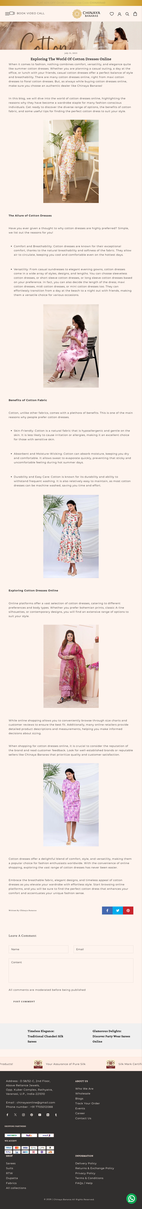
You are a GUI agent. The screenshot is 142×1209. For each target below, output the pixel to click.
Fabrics (11, 1183)
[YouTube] (39, 1114)
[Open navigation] (7, 13)
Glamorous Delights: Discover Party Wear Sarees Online (111, 1036)
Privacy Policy (85, 1173)
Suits (9, 1168)
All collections (16, 1188)
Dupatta (12, 1178)
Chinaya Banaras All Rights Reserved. (74, 1199)
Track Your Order (87, 1103)
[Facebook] (7, 1114)
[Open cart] (135, 14)
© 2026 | (49, 1199)
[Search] (127, 14)
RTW (9, 1173)
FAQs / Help (84, 1183)
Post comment (24, 1001)
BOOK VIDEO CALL (31, 13)
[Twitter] (15, 1114)
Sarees (11, 1163)
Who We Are (84, 1088)
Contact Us (83, 1118)
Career (80, 1113)
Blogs (79, 1098)
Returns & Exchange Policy (94, 1168)
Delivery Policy (86, 1163)
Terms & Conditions (89, 1178)
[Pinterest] (31, 1114)
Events (80, 1108)
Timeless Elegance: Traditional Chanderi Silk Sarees (45, 1036)
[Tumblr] (56, 1114)
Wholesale (82, 1093)
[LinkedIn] (48, 1114)
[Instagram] (23, 1114)
